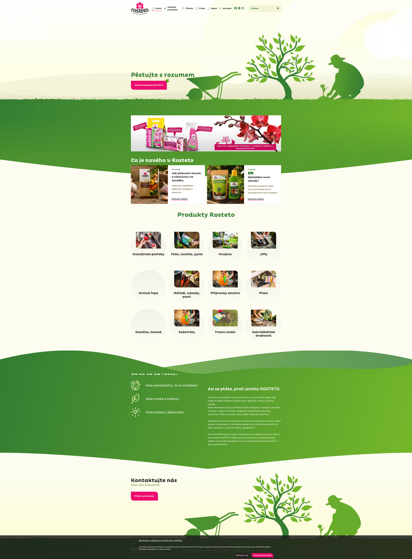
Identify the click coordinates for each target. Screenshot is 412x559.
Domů (158, 8)
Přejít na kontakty (144, 496)
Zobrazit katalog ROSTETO (149, 85)
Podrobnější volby (242, 555)
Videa (202, 8)
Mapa (214, 8)
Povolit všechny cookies (262, 555)
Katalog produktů (172, 8)
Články (189, 8)
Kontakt (227, 8)
